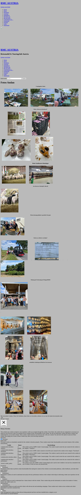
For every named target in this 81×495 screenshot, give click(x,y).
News (5, 11)
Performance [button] (4, 471)
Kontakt (6, 22)
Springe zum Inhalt (5, 7)
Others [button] (2, 489)
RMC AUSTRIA (9, 3)
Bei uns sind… (7, 18)
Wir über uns (7, 16)
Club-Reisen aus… (8, 19)
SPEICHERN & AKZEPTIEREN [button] (9, 493)
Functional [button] (3, 465)
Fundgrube (6, 21)
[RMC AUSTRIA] (14, 46)
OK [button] (2, 417)
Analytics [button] (3, 477)
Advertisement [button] (4, 483)
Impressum (6, 25)
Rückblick (6, 12)
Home (5, 9)
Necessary (5, 439)
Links (5, 24)
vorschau (6, 14)
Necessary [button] (3, 437)
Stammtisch (7, 15)
